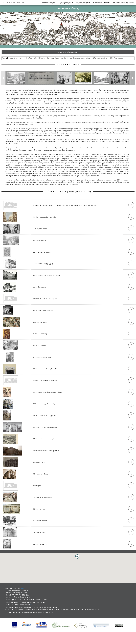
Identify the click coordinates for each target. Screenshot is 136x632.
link (22, 589)
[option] (16, 78)
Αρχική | (5, 58)
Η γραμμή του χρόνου (65, 3)
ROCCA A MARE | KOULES (13, 2)
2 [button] (71, 87)
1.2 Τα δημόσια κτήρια (99, 58)
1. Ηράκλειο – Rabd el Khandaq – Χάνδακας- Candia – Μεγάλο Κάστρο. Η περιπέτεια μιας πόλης (57, 58)
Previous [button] (2, 77)
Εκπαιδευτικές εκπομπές (101, 3)
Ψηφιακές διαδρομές (120, 3)
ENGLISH (131, 2)
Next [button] (132, 77)
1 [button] (68, 87)
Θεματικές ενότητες (48, 3)
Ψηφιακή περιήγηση (83, 3)
